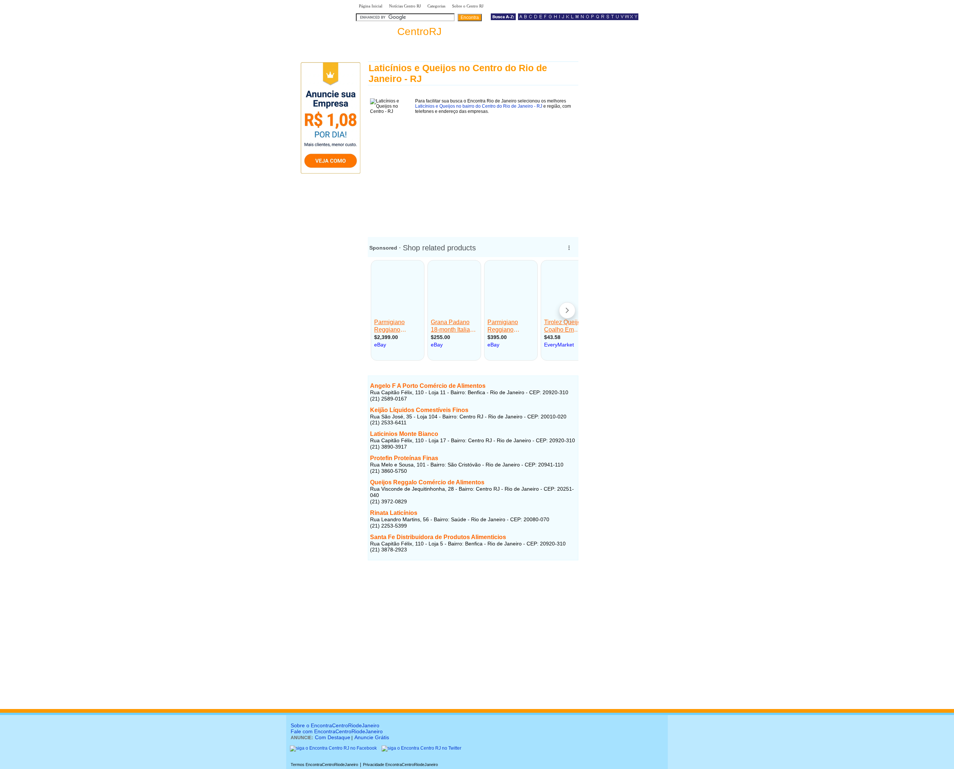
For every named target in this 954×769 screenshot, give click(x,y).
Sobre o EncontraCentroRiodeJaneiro (335, 725)
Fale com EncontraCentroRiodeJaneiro (337, 731)
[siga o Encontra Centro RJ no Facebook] (333, 748)
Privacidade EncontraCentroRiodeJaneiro (400, 764)
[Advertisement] (473, 173)
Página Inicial (370, 6)
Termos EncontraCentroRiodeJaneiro (324, 764)
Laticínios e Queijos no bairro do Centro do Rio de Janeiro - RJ (478, 106)
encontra (399, 31)
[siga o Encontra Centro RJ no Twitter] (421, 748)
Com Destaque (332, 737)
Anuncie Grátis (371, 737)
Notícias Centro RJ (405, 6)
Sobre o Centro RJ (467, 6)
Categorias (436, 6)
